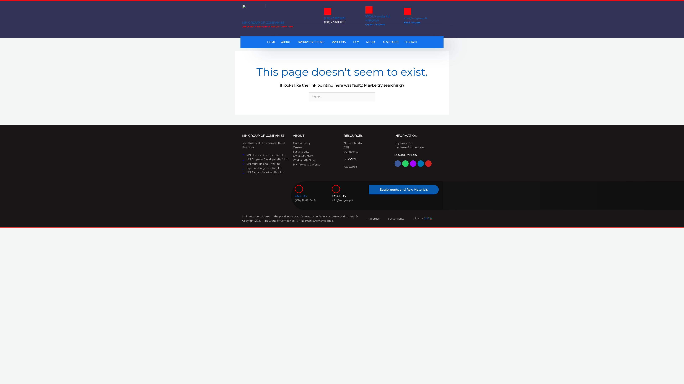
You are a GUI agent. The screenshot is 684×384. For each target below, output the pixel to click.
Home (271, 42)
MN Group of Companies (263, 22)
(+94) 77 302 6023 (334, 18)
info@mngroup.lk (416, 18)
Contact (411, 42)
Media (370, 42)
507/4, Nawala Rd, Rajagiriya (377, 18)
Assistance (391, 42)
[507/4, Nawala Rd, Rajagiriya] (368, 10)
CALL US (301, 196)
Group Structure (311, 42)
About (285, 42)
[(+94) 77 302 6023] (327, 11)
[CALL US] (299, 189)
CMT (427, 218)
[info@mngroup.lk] (407, 11)
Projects (339, 42)
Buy (356, 42)
